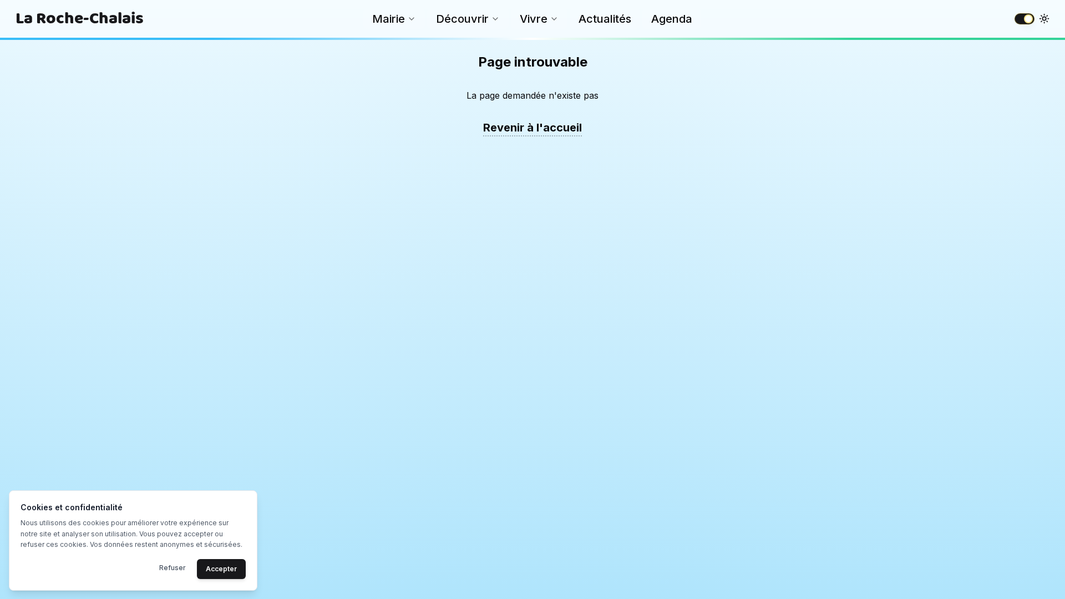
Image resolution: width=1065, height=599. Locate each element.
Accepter (221, 568)
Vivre (533, 19)
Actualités (605, 19)
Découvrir (462, 19)
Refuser (172, 567)
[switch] (1024, 18)
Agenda (671, 19)
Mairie (388, 19)
